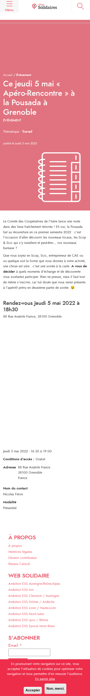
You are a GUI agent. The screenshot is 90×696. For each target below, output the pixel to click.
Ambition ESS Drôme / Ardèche (31, 602)
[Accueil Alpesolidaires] (45, 6)
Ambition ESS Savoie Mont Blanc (31, 626)
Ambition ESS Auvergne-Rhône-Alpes (34, 583)
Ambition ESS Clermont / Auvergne (33, 596)
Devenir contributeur (22, 558)
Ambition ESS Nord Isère (26, 614)
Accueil (7, 75)
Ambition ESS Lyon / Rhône (28, 620)
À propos (15, 545)
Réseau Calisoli (19, 564)
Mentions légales (20, 552)
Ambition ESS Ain (21, 589)
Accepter (33, 690)
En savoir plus (45, 679)
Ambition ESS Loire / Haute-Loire (32, 608)
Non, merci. (55, 688)
